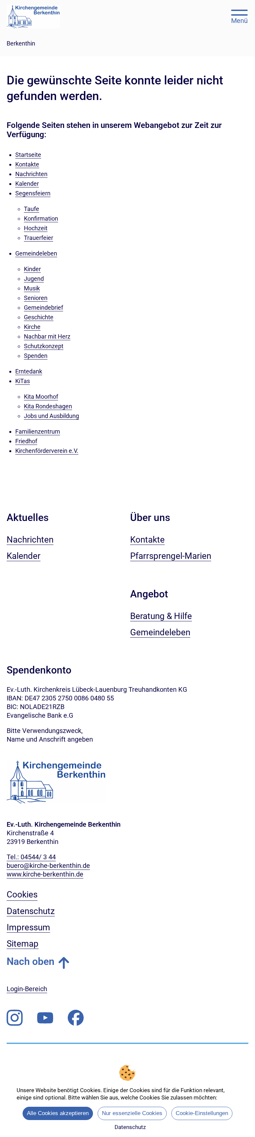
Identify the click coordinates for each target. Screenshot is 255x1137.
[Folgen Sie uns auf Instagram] (15, 1018)
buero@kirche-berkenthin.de (48, 866)
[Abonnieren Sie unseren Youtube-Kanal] (45, 1018)
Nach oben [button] (30, 961)
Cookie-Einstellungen (202, 1113)
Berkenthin (21, 43)
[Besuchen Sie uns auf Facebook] (76, 1018)
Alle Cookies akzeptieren (58, 1113)
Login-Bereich (27, 989)
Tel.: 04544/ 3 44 (31, 857)
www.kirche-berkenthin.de (45, 874)
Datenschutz (130, 1127)
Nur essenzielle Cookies (132, 1113)
